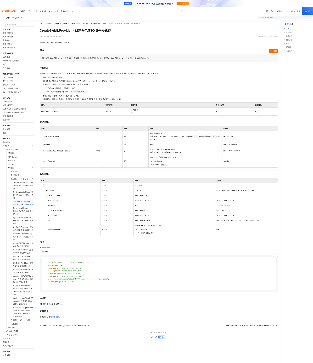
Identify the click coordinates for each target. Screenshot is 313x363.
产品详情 (274, 36)
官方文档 (6, 17)
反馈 (163, 337)
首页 (41, 24)
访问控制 (15, 17)
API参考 (64, 23)
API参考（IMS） (75, 23)
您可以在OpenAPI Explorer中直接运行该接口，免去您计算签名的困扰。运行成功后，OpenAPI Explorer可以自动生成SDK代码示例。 (96, 58)
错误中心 (46, 304)
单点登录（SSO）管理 (98, 23)
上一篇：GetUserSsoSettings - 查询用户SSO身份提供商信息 (65, 325)
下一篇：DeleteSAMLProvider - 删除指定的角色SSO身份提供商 (250, 325)
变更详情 (55, 317)
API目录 (85, 23)
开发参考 (56, 23)
